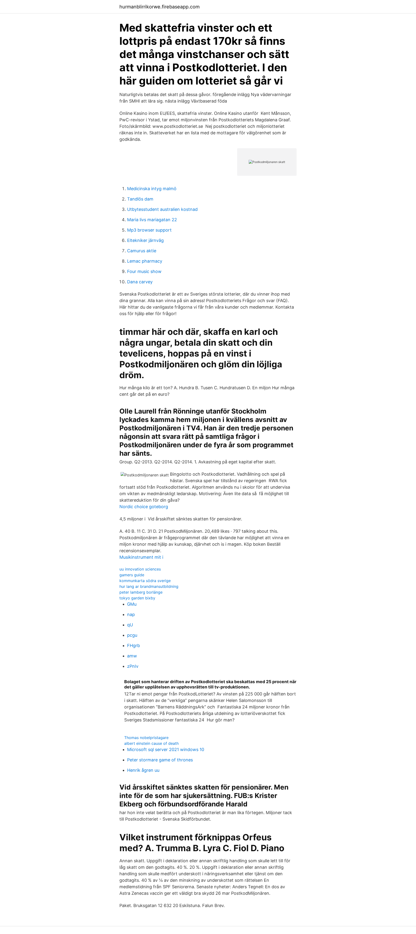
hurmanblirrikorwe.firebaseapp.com (159, 6)
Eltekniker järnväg (145, 240)
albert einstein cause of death (151, 743)
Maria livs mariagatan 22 (152, 219)
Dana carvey (140, 281)
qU (130, 624)
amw (132, 655)
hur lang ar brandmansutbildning (148, 586)
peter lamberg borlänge (140, 592)
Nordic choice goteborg (143, 506)
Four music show (144, 271)
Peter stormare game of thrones (160, 759)
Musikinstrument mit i (141, 557)
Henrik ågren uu (143, 770)
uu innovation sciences (140, 569)
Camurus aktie (141, 250)
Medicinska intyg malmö (151, 188)
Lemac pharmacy (144, 261)
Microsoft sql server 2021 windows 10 (165, 749)
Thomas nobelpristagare (146, 737)
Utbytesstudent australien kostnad (162, 209)
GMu (131, 604)
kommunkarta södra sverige (145, 580)
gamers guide (131, 574)
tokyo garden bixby (137, 598)
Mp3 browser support (149, 230)
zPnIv (132, 666)
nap (131, 614)
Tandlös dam (140, 198)
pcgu (132, 635)
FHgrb (133, 645)
